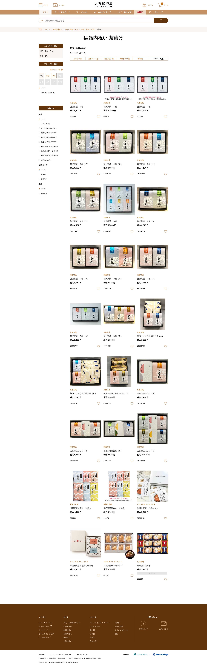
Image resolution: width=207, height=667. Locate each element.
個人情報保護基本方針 (93, 658)
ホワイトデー (95, 626)
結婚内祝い (57, 29)
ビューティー (155, 12)
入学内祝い (67, 641)
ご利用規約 (42, 658)
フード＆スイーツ (62, 12)
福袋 (116, 633)
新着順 (140, 58)
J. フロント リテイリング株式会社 (61, 654)
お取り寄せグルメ (71, 29)
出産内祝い (67, 626)
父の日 (92, 633)
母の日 (92, 630)
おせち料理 (119, 626)
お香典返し (67, 633)
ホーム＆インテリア (102, 12)
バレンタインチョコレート (100, 622)
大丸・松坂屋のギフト (71, 622)
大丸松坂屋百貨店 (82, 654)
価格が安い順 (109, 58)
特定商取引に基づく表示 (57, 658)
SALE (140, 12)
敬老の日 (93, 641)
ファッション (82, 12)
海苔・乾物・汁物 (87, 29)
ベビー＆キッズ (124, 12)
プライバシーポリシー (76, 658)
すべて (43, 88)
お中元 (92, 637)
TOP (40, 29)
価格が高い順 (125, 58)
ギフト (45, 12)
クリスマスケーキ (121, 630)
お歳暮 (117, 622)
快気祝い (66, 637)
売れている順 (93, 58)
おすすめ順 (78, 58)
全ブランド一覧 (55, 70)
